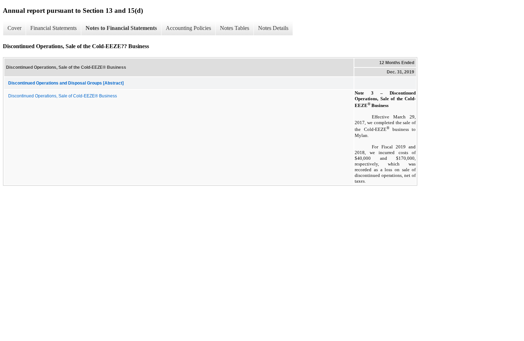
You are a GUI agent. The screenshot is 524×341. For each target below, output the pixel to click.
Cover (14, 28)
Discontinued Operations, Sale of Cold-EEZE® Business (62, 96)
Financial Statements (53, 28)
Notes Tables (234, 28)
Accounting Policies (188, 28)
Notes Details (273, 28)
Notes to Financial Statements (121, 28)
